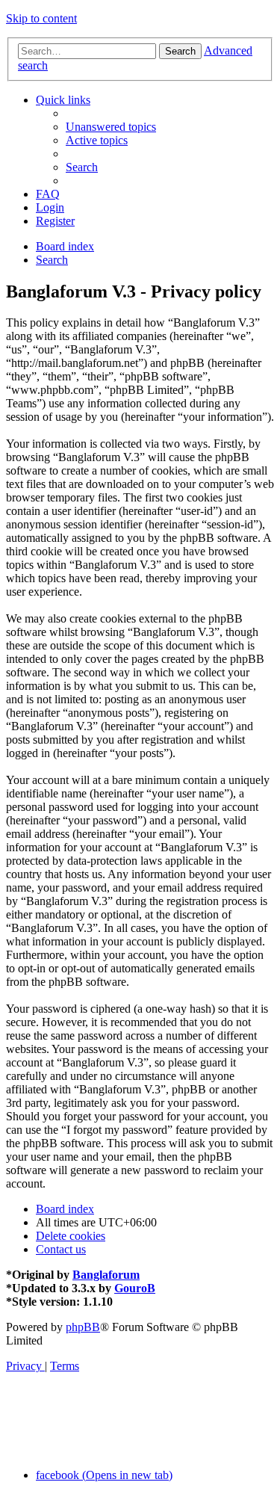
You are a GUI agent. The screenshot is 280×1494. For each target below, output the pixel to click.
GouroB (134, 1288)
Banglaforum (106, 1274)
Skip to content (41, 18)
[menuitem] (111, 126)
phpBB (83, 1327)
